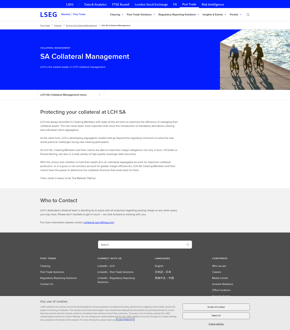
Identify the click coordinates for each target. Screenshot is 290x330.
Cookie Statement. (125, 319)
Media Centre (220, 278)
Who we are (219, 266)
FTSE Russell (120, 4)
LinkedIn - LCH (106, 266)
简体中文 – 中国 (164, 278)
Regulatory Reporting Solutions (58, 278)
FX (175, 4)
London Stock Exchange (151, 4)
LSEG (70, 4)
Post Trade (189, 4)
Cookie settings (216, 324)
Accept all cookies (216, 307)
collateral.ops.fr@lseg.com (98, 222)
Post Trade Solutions (52, 272)
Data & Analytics (95, 4)
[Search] (248, 15)
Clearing (58, 25)
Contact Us (46, 284)
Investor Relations (222, 284)
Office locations (221, 290)
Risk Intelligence (213, 4)
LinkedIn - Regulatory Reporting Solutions (116, 280)
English (159, 266)
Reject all (216, 315)
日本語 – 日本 (163, 272)
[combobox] (141, 245)
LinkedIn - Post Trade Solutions (116, 272)
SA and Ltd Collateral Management (81, 25)
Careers (216, 272)
